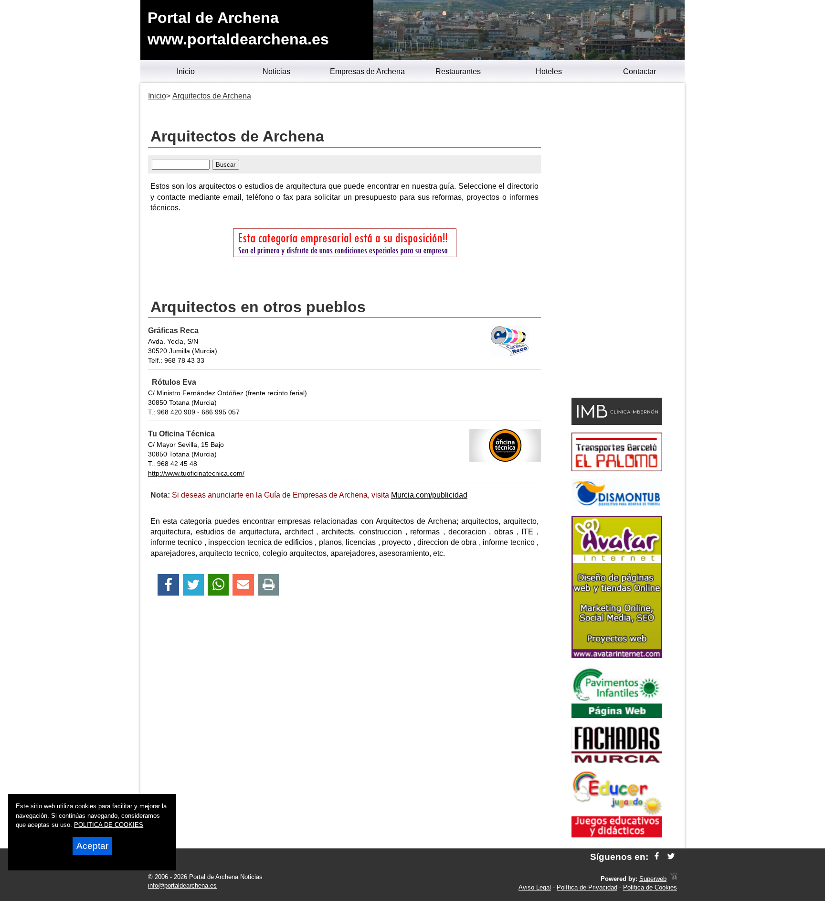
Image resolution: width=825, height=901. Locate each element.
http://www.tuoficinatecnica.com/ (196, 473)
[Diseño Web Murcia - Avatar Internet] (673, 878)
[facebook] (657, 857)
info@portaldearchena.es (182, 885)
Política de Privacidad (587, 887)
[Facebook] (168, 585)
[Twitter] (193, 585)
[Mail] (243, 585)
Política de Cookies (650, 887)
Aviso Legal (534, 887)
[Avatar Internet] (616, 655)
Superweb (652, 878)
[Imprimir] (268, 585)
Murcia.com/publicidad (429, 495)
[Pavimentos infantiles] (616, 715)
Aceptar (92, 846)
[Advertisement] (616, 241)
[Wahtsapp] (218, 585)
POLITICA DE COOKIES (108, 824)
